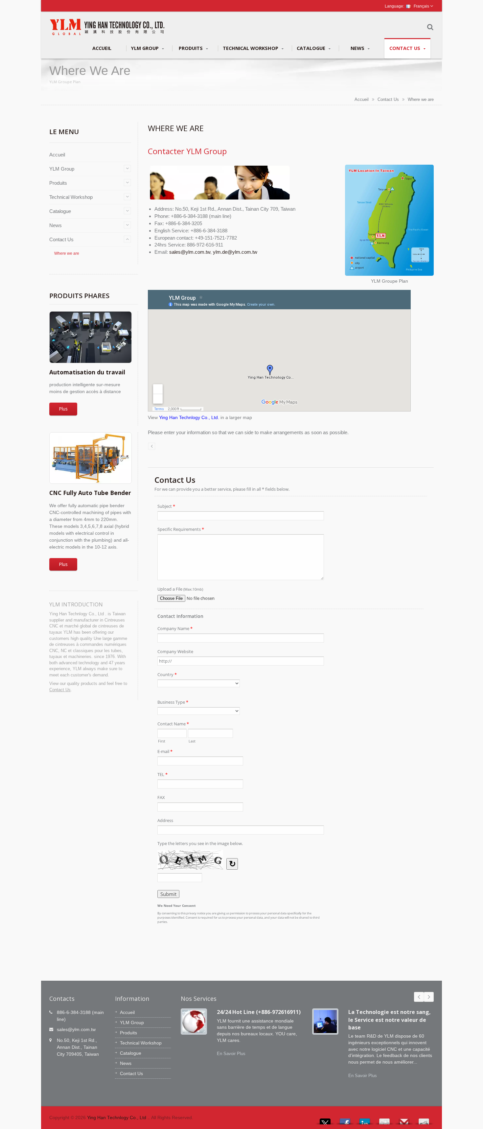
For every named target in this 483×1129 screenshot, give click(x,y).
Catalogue (312, 48)
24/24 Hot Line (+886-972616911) (259, 1012)
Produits (191, 48)
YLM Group (145, 48)
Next (429, 997)
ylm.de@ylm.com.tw (235, 252)
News (358, 48)
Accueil (101, 48)
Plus (63, 409)
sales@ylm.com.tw (189, 252)
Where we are (421, 99)
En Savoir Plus (231, 1053)
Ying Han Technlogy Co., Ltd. (189, 417)
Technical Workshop (251, 48)
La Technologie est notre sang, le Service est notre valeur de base (389, 1019)
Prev (419, 997)
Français (421, 6)
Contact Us (405, 48)
